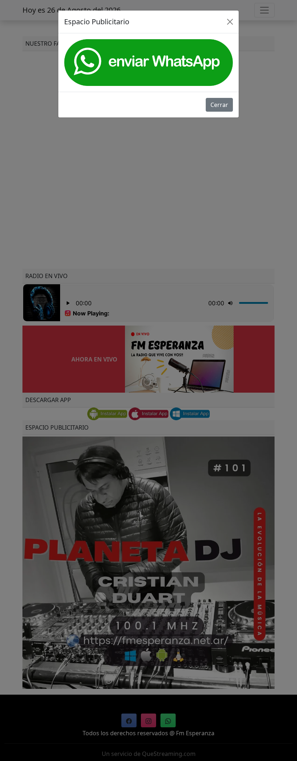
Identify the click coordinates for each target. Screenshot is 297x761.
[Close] (230, 22)
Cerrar (219, 105)
